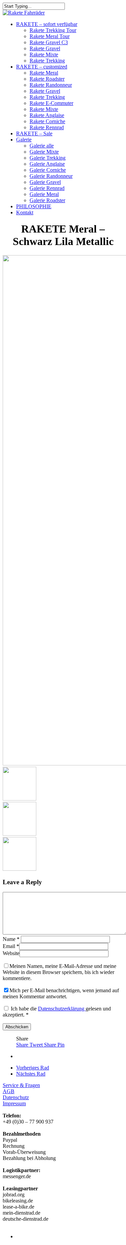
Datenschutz (16, 1097)
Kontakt (24, 212)
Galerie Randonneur (51, 176)
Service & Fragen (21, 1085)
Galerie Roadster (47, 200)
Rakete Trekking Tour (53, 30)
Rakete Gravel (45, 48)
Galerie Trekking (48, 158)
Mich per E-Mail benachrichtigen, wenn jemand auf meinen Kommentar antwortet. (61, 993)
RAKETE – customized (41, 67)
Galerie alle (42, 145)
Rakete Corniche (47, 121)
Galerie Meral (44, 194)
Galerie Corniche (48, 170)
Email (11, 946)
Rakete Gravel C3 (49, 42)
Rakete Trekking (47, 60)
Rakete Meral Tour (50, 36)
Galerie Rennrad (47, 188)
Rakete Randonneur (51, 85)
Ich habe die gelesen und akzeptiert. (57, 1012)
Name (11, 939)
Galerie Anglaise (47, 164)
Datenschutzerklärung (62, 1008)
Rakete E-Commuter (51, 103)
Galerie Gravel (45, 182)
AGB (8, 1091)
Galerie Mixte (44, 152)
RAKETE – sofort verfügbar (46, 24)
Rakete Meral (44, 73)
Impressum (14, 1103)
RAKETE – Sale (34, 133)
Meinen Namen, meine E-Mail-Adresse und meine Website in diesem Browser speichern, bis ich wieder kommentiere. (59, 972)
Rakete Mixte (44, 54)
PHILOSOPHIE (33, 206)
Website (11, 953)
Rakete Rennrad (47, 127)
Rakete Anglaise (47, 115)
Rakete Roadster (47, 79)
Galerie (24, 139)
